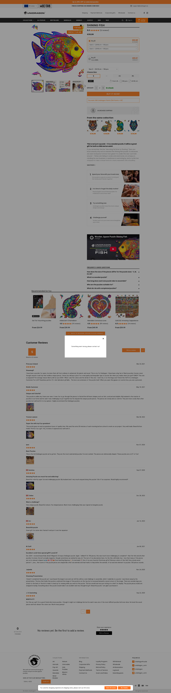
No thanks (124, 688)
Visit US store (111, 688)
